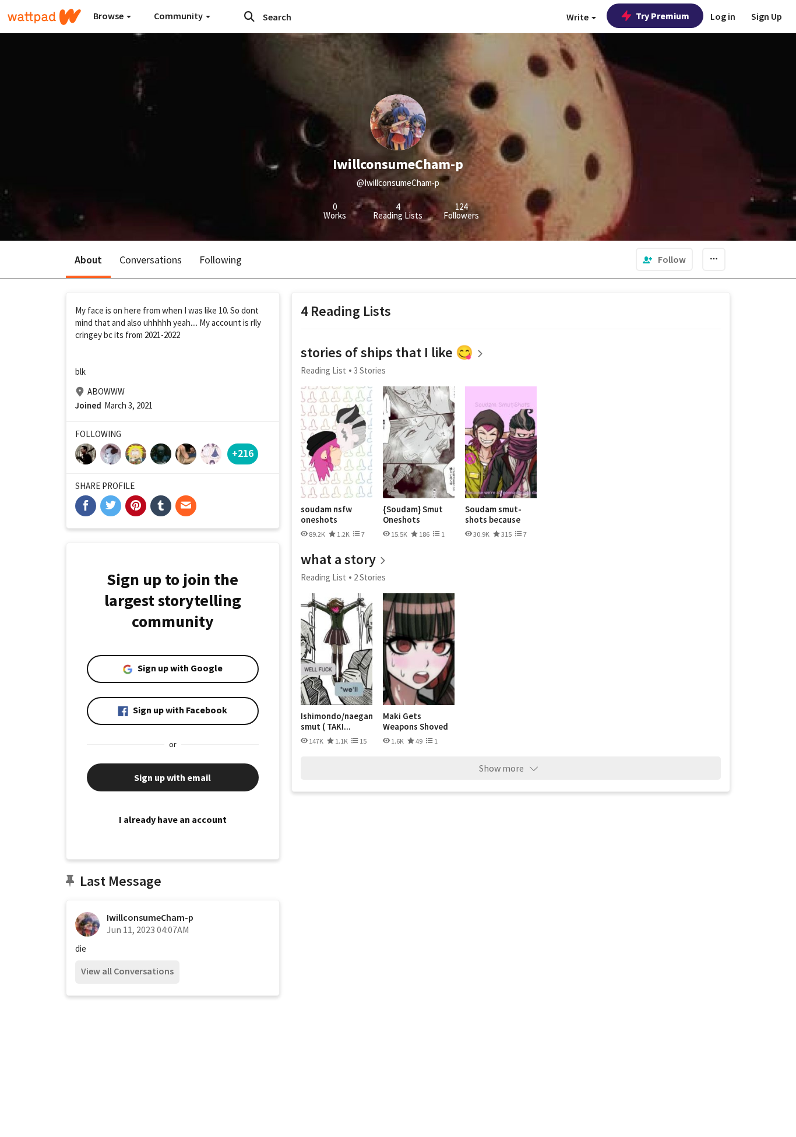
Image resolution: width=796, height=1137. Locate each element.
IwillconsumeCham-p (150, 917)
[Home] (44, 17)
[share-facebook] (85, 505)
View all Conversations (127, 971)
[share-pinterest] (135, 505)
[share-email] (185, 505)
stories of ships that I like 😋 (387, 352)
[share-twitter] (110, 505)
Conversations (150, 259)
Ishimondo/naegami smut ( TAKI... (336, 721)
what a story (338, 559)
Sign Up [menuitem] (766, 16)
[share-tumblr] (160, 505)
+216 (242, 453)
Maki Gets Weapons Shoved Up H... (415, 721)
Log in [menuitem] (722, 16)
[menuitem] (664, 259)
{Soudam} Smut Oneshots (413, 514)
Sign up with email (172, 777)
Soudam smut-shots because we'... (493, 514)
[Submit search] (249, 16)
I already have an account (173, 819)
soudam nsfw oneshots (326, 514)
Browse (109, 16)
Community (179, 16)
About (88, 259)
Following (220, 259)
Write (578, 17)
